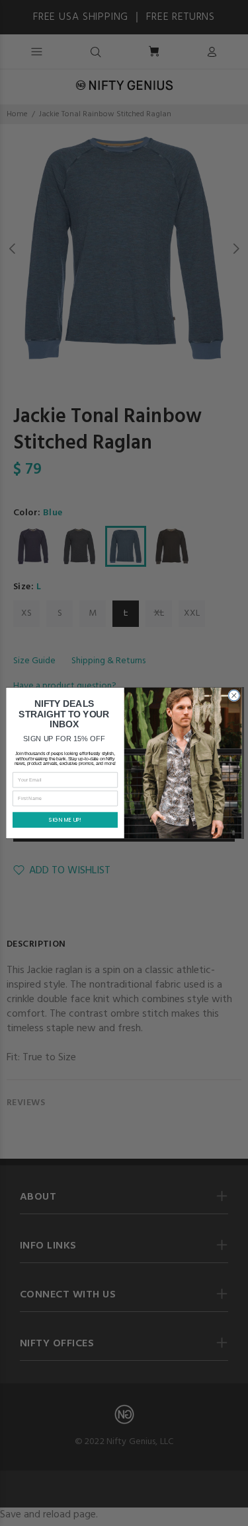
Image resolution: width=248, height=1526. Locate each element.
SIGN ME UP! (65, 820)
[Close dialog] (234, 695)
